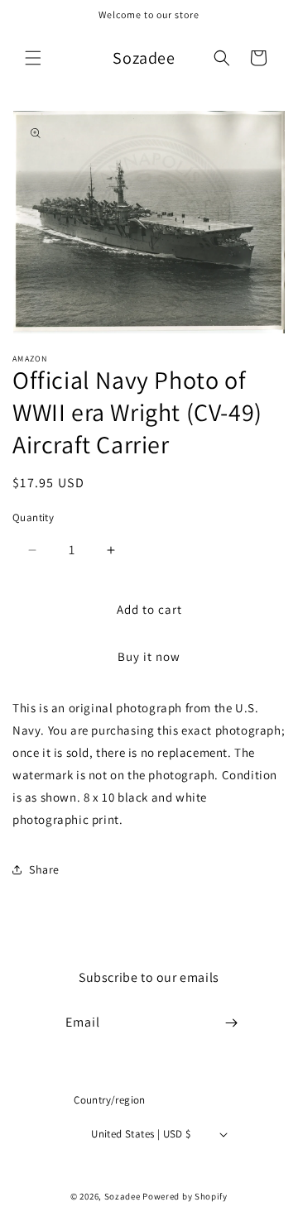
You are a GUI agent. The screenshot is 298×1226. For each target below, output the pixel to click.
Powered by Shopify (185, 1196)
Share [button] (44, 869)
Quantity (33, 517)
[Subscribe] (232, 1022)
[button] (33, 58)
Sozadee (122, 1196)
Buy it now (149, 656)
